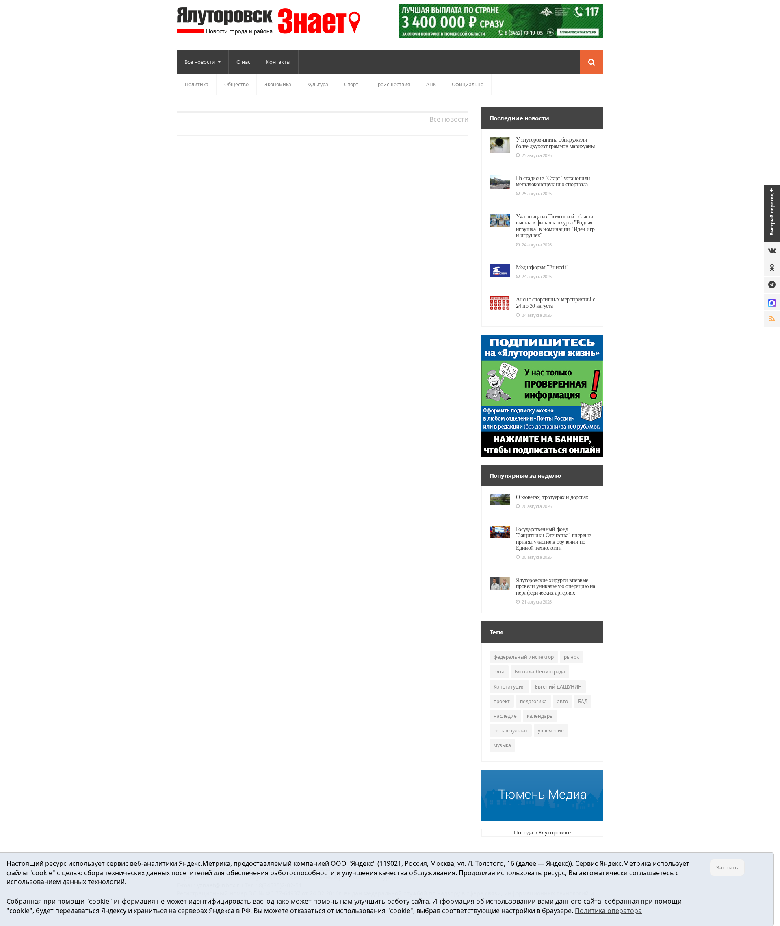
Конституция (509, 686)
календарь (539, 715)
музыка (502, 745)
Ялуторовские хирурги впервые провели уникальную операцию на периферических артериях (555, 586)
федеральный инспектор (524, 657)
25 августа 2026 (537, 155)
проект (502, 701)
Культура (317, 84)
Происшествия (392, 84)
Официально (467, 84)
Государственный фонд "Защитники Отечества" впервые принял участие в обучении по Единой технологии (553, 538)
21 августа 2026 (537, 602)
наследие (505, 715)
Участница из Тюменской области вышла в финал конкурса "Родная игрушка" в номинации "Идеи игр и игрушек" (555, 226)
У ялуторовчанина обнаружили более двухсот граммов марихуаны (555, 143)
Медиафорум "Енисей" (542, 267)
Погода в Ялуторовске (542, 832)
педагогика (533, 701)
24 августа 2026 (537, 245)
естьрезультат (511, 730)
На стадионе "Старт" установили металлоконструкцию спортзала (553, 181)
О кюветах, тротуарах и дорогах (552, 497)
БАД (582, 701)
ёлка (499, 671)
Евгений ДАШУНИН (558, 686)
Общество (236, 84)
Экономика (277, 84)
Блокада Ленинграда (540, 671)
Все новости (448, 119)
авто (562, 701)
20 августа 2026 (537, 506)
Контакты (278, 61)
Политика (196, 84)
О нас (243, 61)
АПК (431, 84)
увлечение (551, 730)
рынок (571, 657)
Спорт (351, 84)
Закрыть (727, 867)
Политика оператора (608, 910)
